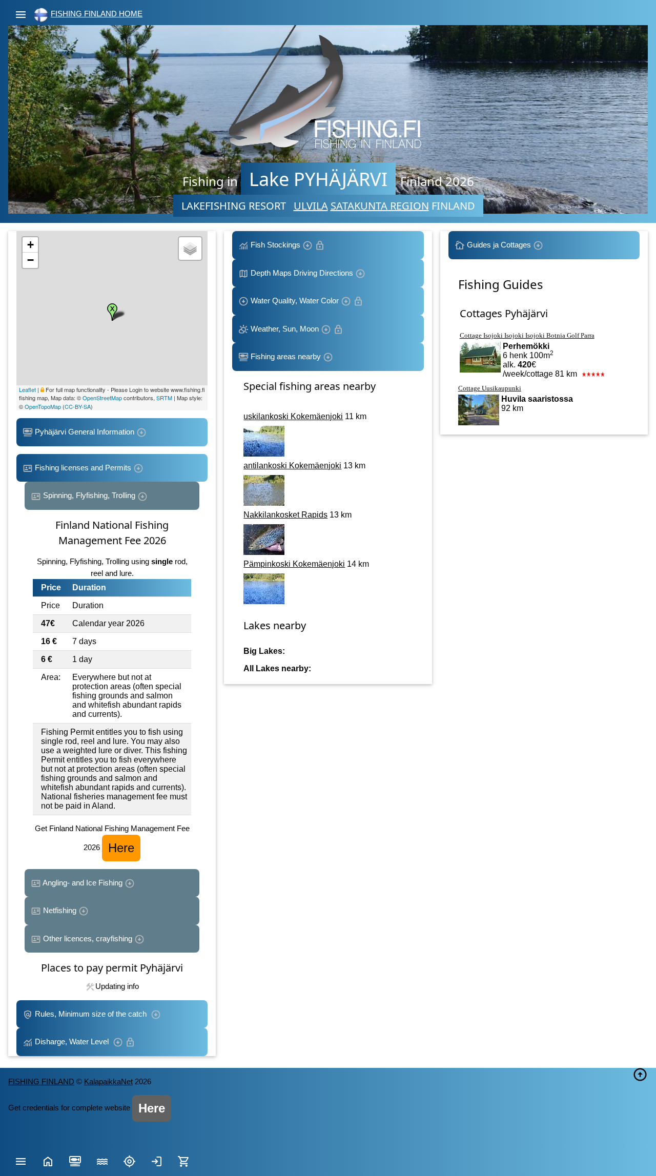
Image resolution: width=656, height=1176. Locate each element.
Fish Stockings (275, 244)
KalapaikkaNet (108, 1081)
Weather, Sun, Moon (285, 328)
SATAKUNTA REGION (380, 206)
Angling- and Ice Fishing (83, 882)
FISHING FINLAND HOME (96, 13)
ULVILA (311, 206)
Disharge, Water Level (73, 1041)
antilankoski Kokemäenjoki (292, 465)
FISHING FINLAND (41, 1081)
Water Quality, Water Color (295, 300)
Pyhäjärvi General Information (84, 431)
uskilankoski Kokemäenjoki (293, 416)
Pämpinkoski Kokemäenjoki (294, 564)
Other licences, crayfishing (87, 938)
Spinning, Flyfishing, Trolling (89, 495)
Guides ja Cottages (499, 244)
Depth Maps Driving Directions (302, 273)
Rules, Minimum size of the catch (92, 1013)
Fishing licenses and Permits (83, 467)
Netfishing (59, 910)
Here (121, 848)
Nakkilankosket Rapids (285, 514)
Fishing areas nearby (286, 356)
